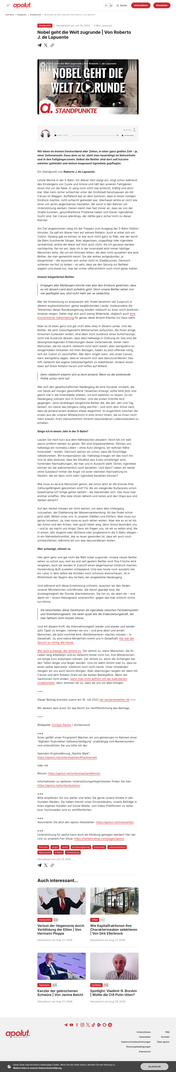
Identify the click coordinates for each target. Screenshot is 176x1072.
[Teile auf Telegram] (40, 45)
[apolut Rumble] (99, 1025)
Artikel (95, 920)
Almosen (43, 847)
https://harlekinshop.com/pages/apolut (99, 838)
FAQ (167, 1032)
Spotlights (96, 985)
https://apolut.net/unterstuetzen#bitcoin (74, 773)
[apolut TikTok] (93, 1025)
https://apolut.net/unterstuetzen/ (58, 785)
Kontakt (165, 1036)
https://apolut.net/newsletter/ (115, 822)
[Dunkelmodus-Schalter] (108, 5)
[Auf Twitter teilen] (46, 865)
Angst (55, 847)
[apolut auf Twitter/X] (88, 1025)
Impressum (145, 1051)
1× (117, 135)
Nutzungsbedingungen (138, 1046)
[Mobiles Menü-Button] (8, 5)
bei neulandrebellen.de (115, 699)
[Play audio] (56, 135)
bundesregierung (81, 847)
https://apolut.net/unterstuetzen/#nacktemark (67, 757)
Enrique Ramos (61, 725)
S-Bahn (58, 852)
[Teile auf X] (46, 45)
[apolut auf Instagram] (82, 1025)
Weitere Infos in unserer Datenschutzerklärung (37, 1068)
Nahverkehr (45, 852)
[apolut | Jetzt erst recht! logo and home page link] (22, 5)
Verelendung (72, 852)
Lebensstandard (117, 847)
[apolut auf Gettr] (77, 1025)
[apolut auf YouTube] (71, 1025)
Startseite (10, 15)
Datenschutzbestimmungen (136, 1041)
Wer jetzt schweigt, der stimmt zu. (59, 651)
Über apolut (163, 1041)
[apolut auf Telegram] (66, 1025)
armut (65, 847)
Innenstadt (99, 847)
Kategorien (22, 15)
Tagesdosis (44, 985)
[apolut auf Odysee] (104, 1025)
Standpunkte (35, 15)
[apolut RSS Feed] (110, 1025)
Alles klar (154, 1067)
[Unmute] (122, 136)
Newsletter (161, 5)
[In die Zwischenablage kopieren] (51, 45)
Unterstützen (141, 5)
